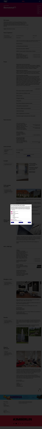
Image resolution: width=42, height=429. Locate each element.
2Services (14, 212)
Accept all (29, 222)
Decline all (12, 222)
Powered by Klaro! (29, 223)
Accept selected (21, 222)
